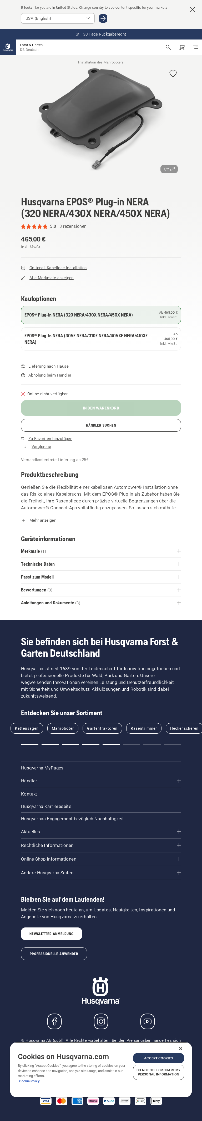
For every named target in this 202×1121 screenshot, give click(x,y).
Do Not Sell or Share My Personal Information (158, 1072)
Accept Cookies (158, 1058)
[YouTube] (147, 1021)
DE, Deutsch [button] (29, 50)
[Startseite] (8, 47)
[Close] (181, 1048)
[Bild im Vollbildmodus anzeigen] (101, 120)
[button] (173, 74)
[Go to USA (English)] (103, 18)
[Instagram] (101, 1021)
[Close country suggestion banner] (192, 9)
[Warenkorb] (182, 47)
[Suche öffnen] (168, 47)
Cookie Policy (29, 1081)
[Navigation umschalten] (195, 47)
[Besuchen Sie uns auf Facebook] (54, 1021)
